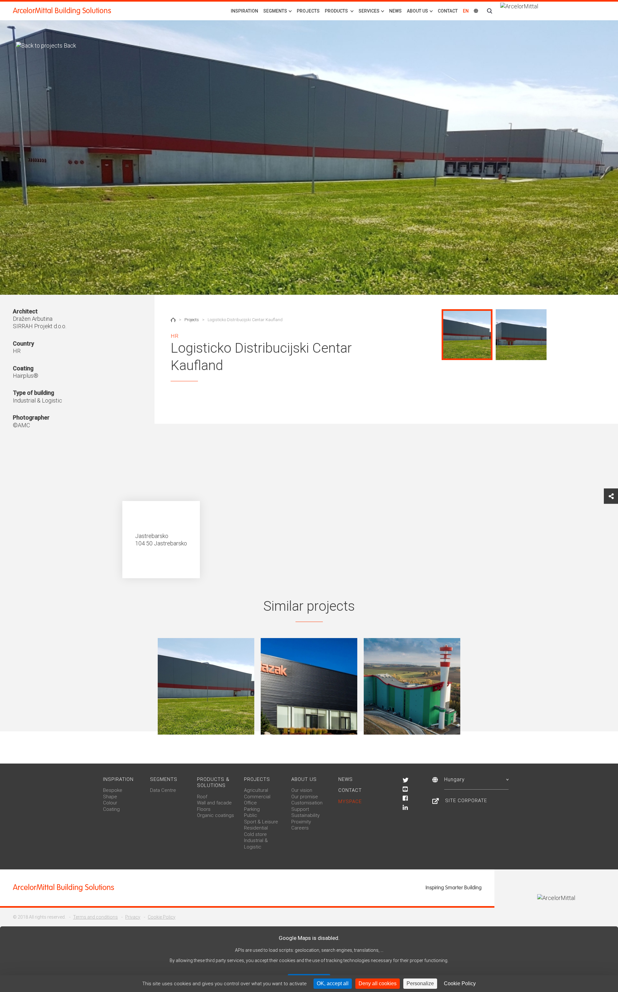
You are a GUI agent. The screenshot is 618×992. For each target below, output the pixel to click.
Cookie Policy (161, 917)
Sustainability (305, 815)
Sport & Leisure (261, 822)
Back (69, 45)
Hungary (454, 779)
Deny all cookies (378, 983)
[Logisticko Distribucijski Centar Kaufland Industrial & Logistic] (206, 686)
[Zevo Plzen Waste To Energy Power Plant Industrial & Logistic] (412, 686)
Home (173, 319)
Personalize (420, 983)
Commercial (257, 797)
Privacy (132, 917)
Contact (448, 11)
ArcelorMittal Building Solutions (62, 10)
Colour (110, 803)
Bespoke (112, 790)
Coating (111, 809)
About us (304, 779)
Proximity (301, 822)
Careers (300, 828)
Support (300, 809)
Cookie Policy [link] (460, 983)
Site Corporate (466, 800)
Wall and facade (214, 803)
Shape (110, 797)
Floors (204, 809)
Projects (308, 11)
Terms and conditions (95, 917)
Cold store (255, 834)
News (395, 11)
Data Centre (163, 790)
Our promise (304, 797)
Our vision (301, 790)
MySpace (350, 801)
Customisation (307, 803)
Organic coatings (215, 815)
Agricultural (256, 790)
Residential (256, 828)
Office (250, 803)
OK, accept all (333, 983)
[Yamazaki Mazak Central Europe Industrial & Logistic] (309, 686)
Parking (252, 809)
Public (250, 815)
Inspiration (244, 11)
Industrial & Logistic (256, 844)
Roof (202, 797)
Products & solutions (213, 782)
